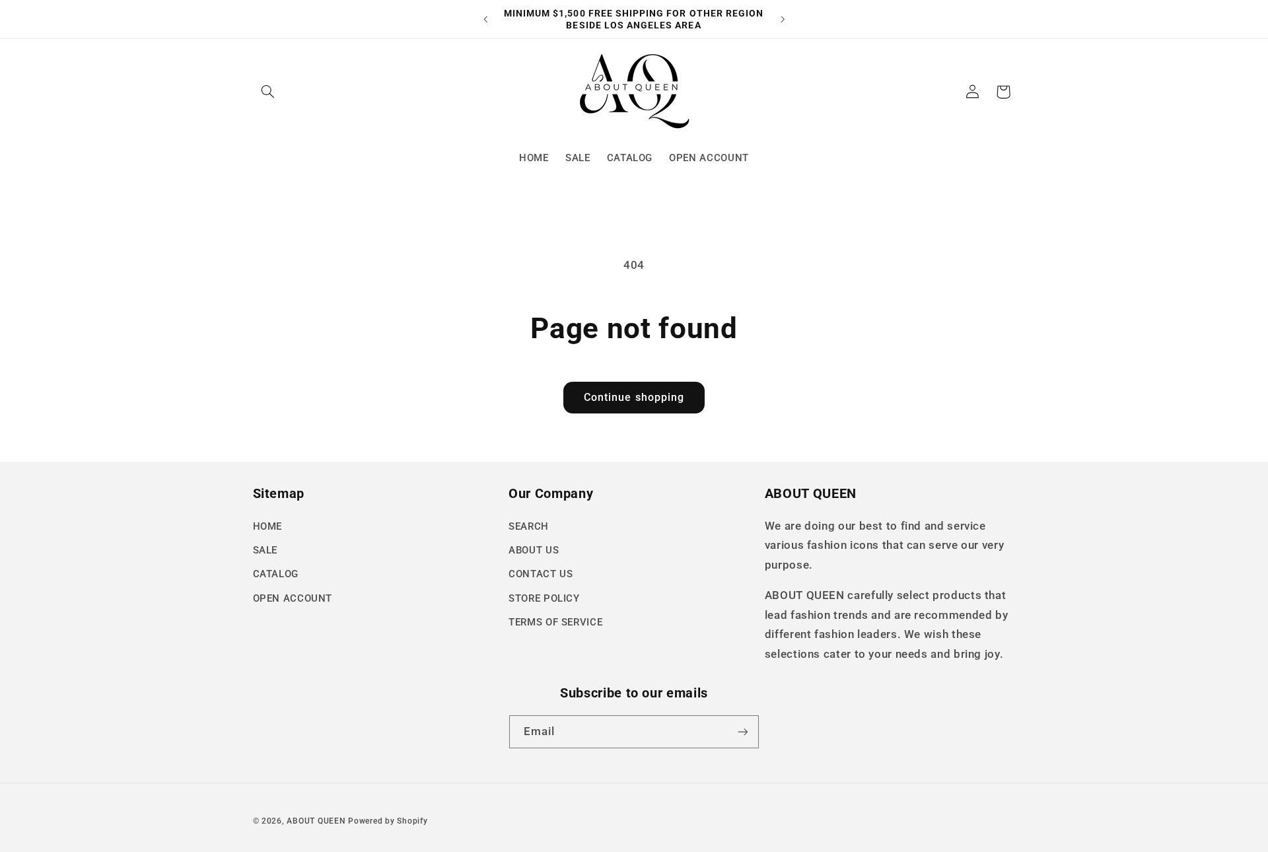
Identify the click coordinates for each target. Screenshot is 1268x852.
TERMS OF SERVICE (555, 622)
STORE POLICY (544, 598)
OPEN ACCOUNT (293, 598)
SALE (265, 550)
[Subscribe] (743, 731)
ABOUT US (534, 550)
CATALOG (276, 574)
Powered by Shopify (387, 821)
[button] (268, 92)
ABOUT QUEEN (316, 821)
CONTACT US (541, 574)
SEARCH (529, 526)
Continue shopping (634, 397)
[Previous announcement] (485, 19)
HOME (268, 526)
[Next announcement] (782, 19)
